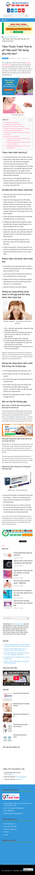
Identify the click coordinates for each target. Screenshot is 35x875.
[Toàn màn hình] (27, 684)
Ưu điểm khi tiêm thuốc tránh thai (13, 124)
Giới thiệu (6, 832)
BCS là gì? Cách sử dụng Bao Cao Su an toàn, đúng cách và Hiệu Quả (23, 593)
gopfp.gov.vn (18, 779)
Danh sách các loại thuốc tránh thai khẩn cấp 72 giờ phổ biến (23, 603)
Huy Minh (26, 58)
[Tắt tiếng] (25, 684)
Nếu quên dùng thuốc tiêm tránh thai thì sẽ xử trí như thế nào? (18, 143)
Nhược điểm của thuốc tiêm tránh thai (14, 126)
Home (6, 37)
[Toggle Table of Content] (29, 120)
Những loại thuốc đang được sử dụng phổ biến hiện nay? (18, 146)
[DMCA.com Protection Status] (28, 870)
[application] (16, 678)
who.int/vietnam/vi (21, 777)
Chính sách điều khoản (10, 826)
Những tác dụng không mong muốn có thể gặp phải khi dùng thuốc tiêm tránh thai (16, 129)
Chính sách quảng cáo (10, 829)
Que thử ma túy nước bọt (21, 693)
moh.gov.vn (9, 774)
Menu (5, 20)
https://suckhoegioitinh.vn (16, 813)
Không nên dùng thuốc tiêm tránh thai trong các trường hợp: (17, 133)
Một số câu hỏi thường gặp (11, 136)
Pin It (3, 545)
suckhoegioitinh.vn (17, 624)
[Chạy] (5, 684)
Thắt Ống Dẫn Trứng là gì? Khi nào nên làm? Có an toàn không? (23, 573)
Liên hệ (6, 834)
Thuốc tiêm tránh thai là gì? (11, 122)
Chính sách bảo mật (9, 823)
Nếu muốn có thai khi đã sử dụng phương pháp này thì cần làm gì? (18, 139)
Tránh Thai (12, 37)
